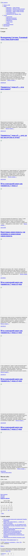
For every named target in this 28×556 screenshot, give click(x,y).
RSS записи (3, 539)
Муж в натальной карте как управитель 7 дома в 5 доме (12, 331)
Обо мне (3, 495)
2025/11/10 (3, 131)
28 (8, 510)
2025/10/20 (3, 179)
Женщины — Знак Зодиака (13, 7)
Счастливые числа (10, 12)
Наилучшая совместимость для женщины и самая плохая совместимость (13, 234)
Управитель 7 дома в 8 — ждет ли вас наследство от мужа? (14, 136)
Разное (8, 23)
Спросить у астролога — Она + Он (12, 542)
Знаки (4, 6)
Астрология (9, 16)
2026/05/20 (3, 82)
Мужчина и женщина (11, 19)
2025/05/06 (3, 471)
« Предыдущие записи (6, 472)
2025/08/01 (3, 278)
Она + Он (8, 551)
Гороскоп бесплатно (8, 24)
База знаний (6, 25)
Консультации (4, 494)
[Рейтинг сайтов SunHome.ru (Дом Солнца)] (4, 554)
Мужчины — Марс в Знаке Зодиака (15, 11)
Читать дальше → (11, 80)
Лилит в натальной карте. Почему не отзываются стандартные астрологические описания (13, 535)
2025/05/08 (3, 423)
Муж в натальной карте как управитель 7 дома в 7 (12, 185)
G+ (17, 539)
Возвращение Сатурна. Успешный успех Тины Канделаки (14, 38)
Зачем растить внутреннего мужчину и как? (14, 537)
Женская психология (11, 18)
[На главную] (4, 2)
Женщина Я (9, 20)
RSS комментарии (11, 539)
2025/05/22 (3, 326)
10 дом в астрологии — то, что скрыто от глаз (14, 524)
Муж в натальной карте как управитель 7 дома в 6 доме (12, 283)
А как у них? (9, 21)
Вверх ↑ (2, 546)
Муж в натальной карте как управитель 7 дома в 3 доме (12, 428)
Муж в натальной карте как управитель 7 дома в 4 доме (12, 380)
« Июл (2, 513)
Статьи (5, 15)
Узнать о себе (6, 5)
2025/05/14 (3, 374)
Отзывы (3, 497)
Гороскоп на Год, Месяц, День (13, 14)
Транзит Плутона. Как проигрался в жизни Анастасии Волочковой (14, 529)
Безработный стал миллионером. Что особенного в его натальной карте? (12, 531)
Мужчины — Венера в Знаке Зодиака (15, 8)
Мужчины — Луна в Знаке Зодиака (15, 10)
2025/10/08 (3, 227)
